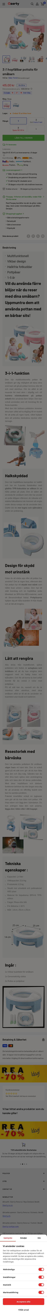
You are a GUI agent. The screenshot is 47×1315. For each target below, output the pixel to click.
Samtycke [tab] (8, 1238)
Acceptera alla (23, 1301)
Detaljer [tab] (23, 1238)
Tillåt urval (23, 1309)
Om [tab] (39, 1238)
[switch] (41, 1269)
